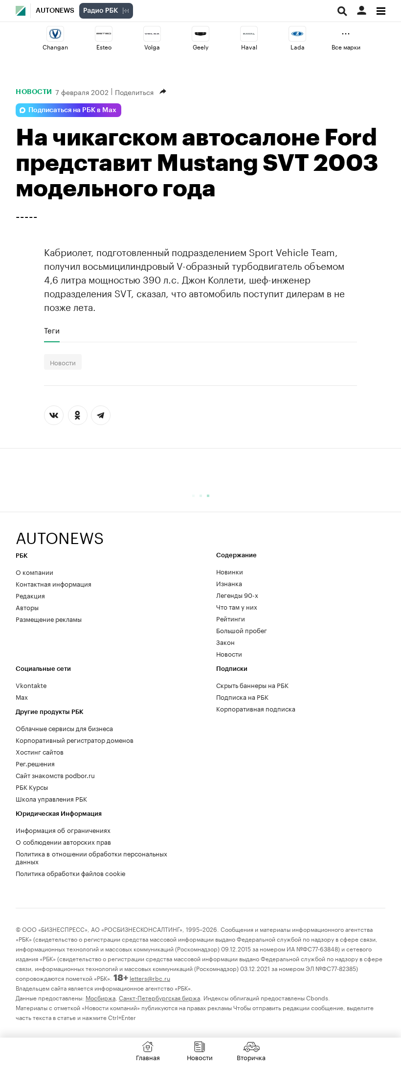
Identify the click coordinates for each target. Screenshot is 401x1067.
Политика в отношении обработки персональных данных (91, 857)
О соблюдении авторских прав (63, 841)
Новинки (229, 571)
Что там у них (236, 606)
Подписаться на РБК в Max (72, 110)
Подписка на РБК (242, 696)
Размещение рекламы (49, 618)
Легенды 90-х (237, 594)
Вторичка (251, 1057)
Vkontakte (31, 684)
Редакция (30, 595)
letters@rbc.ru (150, 977)
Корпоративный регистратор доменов (75, 739)
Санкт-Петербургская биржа (159, 997)
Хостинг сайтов (40, 751)
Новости (34, 91)
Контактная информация (53, 583)
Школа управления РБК (51, 798)
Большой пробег (241, 630)
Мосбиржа (100, 997)
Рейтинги (230, 618)
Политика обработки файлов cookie (71, 872)
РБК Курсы (32, 786)
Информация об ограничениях (63, 829)
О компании (34, 571)
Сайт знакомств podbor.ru (55, 775)
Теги (52, 330)
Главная (148, 1057)
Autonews (55, 10)
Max (22, 696)
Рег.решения (35, 763)
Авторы (27, 607)
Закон (225, 641)
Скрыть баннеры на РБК (252, 684)
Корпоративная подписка (255, 708)
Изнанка (229, 583)
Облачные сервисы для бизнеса (64, 728)
